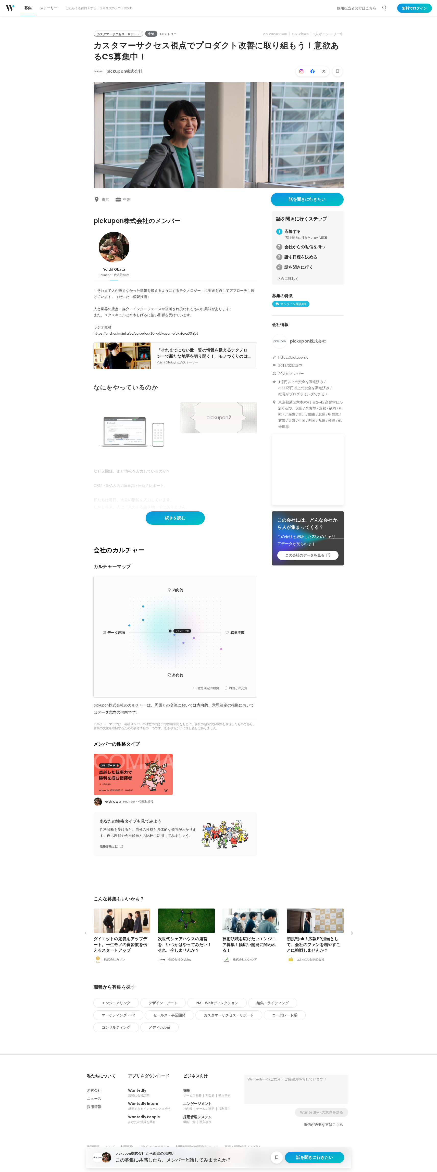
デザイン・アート (163, 1002)
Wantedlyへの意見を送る (321, 1112)
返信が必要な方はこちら (323, 1124)
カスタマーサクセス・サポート (229, 1015)
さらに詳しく (288, 278)
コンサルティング (116, 1027)
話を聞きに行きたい (307, 199)
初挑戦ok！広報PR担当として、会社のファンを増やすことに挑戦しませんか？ (314, 944)
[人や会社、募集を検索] (384, 8)
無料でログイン (414, 8)
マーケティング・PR (118, 1015)
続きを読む (175, 518)
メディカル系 (159, 1027)
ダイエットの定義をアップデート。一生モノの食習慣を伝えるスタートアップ (120, 944)
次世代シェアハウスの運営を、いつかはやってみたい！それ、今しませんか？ (185, 944)
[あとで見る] (337, 71)
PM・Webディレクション (217, 1002)
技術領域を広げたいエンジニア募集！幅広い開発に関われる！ (249, 944)
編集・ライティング (273, 1002)
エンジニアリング (116, 1002)
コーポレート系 (284, 1015)
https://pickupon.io (293, 357)
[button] (101, 1076)
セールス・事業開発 (169, 1015)
